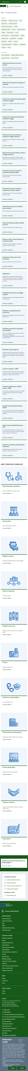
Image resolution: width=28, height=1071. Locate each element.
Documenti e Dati (6, 930)
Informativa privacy (6, 1030)
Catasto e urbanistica (7, 938)
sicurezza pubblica (15, 35)
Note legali (4, 1033)
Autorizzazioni (5, 945)
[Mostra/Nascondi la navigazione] (3, 6)
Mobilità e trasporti (6, 959)
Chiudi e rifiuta (22, 1040)
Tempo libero (4, 23)
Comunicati (5, 980)
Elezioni (15, 26)
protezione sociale (21, 29)
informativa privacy (7, 1066)
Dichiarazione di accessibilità (9, 1035)
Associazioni (4, 20)
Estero (9, 47)
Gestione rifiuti (5, 38)
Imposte (22, 35)
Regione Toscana (5, 2)
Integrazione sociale (6, 29)
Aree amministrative (7, 921)
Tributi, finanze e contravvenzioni (10, 966)
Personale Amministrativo (8, 928)
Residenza (15, 44)
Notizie (3, 978)
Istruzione (4, 47)
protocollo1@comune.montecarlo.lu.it (15, 1014)
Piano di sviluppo (5, 35)
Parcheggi (20, 38)
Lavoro (16, 32)
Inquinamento (13, 38)
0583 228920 (7, 1012)
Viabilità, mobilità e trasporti (17, 55)
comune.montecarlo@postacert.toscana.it (14, 1017)
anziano (13, 29)
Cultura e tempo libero (7, 968)
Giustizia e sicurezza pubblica (9, 961)
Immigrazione (22, 44)
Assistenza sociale (13, 23)
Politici (3, 925)
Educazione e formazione (8, 947)
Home (2, 12)
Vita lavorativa (5, 956)
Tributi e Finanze (14, 58)
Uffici (3, 923)
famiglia (3, 32)
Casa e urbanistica (5, 55)
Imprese (16, 41)
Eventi (3, 993)
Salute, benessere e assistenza (9, 952)
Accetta (23, 1068)
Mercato (10, 41)
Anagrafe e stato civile (7, 942)
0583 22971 (7, 1010)
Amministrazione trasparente (9, 1028)
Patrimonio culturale (13, 20)
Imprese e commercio (7, 970)
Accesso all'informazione (7, 26)
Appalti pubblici (5, 949)
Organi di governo (6, 918)
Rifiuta (13, 1068)
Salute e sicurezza (5, 58)
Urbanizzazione (10, 32)
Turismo (4, 954)
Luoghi (3, 991)
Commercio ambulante (6, 44)
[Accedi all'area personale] (25, 2)
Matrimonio (4, 41)
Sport (20, 20)
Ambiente (4, 963)
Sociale (3, 940)
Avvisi (3, 983)
